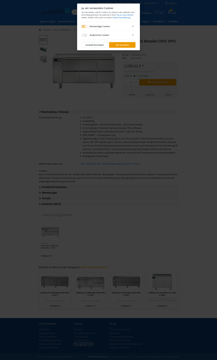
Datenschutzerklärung (121, 17)
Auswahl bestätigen (95, 45)
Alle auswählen (122, 45)
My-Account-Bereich (125, 15)
